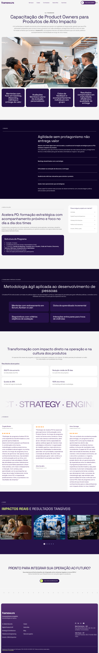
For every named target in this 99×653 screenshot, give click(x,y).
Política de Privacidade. (8, 650)
